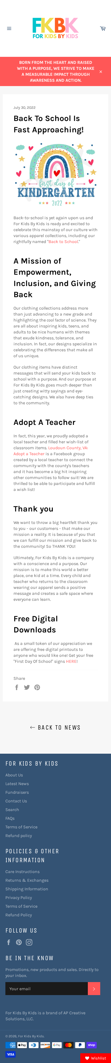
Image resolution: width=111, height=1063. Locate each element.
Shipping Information (26, 888)
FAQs (10, 818)
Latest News (17, 783)
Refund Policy (18, 914)
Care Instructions (22, 871)
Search (12, 809)
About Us (14, 774)
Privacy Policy (18, 897)
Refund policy (18, 835)
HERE (71, 661)
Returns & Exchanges (26, 880)
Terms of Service (21, 826)
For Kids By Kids (31, 1036)
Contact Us (16, 800)
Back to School (63, 241)
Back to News (58, 727)
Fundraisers (17, 792)
